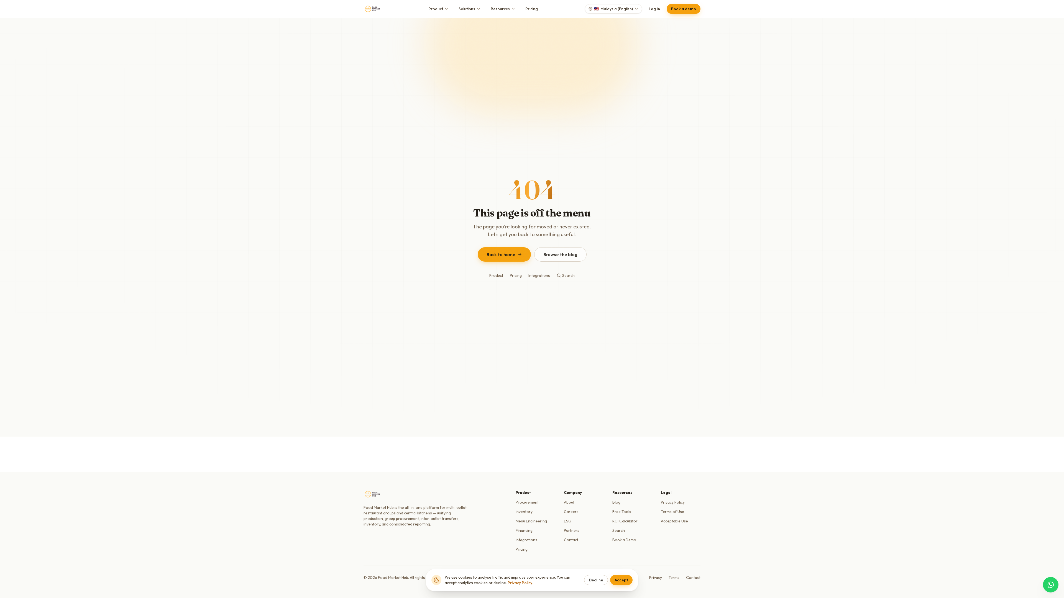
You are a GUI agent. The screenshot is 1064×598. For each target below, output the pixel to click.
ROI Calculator (625, 521)
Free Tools (621, 511)
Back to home (501, 254)
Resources (500, 8)
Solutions (467, 8)
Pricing (531, 8)
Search (568, 275)
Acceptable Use (674, 521)
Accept (621, 580)
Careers (571, 511)
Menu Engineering (531, 521)
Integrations (539, 275)
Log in (654, 8)
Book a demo (683, 8)
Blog (616, 502)
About (569, 502)
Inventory (524, 511)
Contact (571, 539)
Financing (524, 530)
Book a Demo (624, 539)
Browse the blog (560, 254)
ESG (567, 521)
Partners (571, 530)
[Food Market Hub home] (372, 8)
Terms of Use (672, 511)
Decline (596, 580)
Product (435, 8)
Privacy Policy (673, 502)
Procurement (527, 502)
